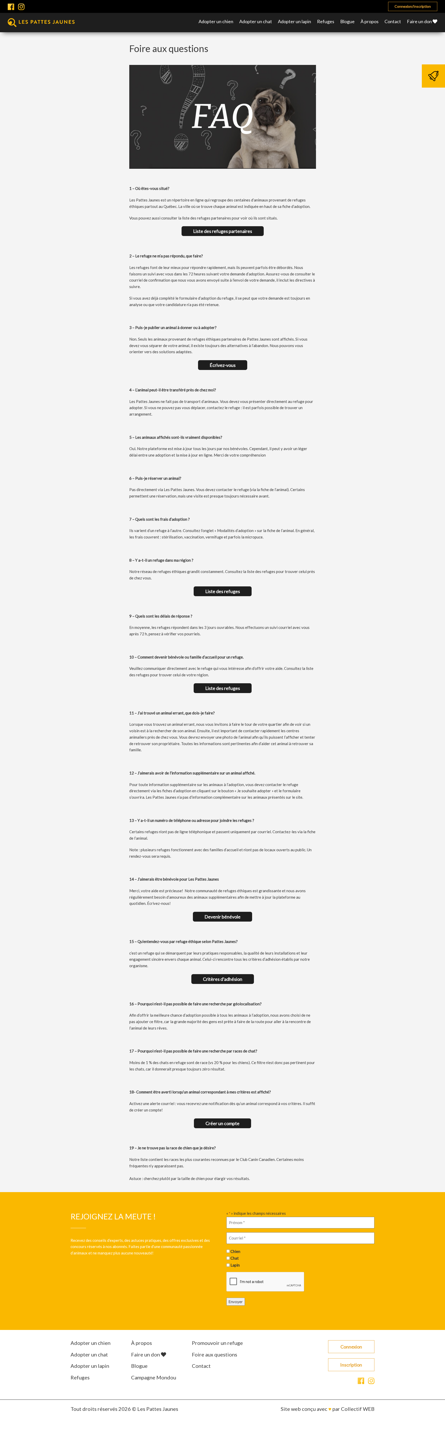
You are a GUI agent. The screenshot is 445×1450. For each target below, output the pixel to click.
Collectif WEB (357, 1409)
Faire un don (420, 21)
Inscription (351, 1365)
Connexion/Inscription (413, 6)
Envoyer (235, 1301)
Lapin (235, 1264)
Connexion (351, 1347)
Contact (392, 21)
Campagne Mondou (153, 1377)
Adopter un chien (216, 21)
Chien (235, 1251)
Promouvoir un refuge (217, 1343)
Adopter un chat (255, 21)
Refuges (325, 21)
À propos (370, 21)
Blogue (347, 21)
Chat (234, 1258)
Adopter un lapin (294, 21)
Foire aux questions (214, 1354)
